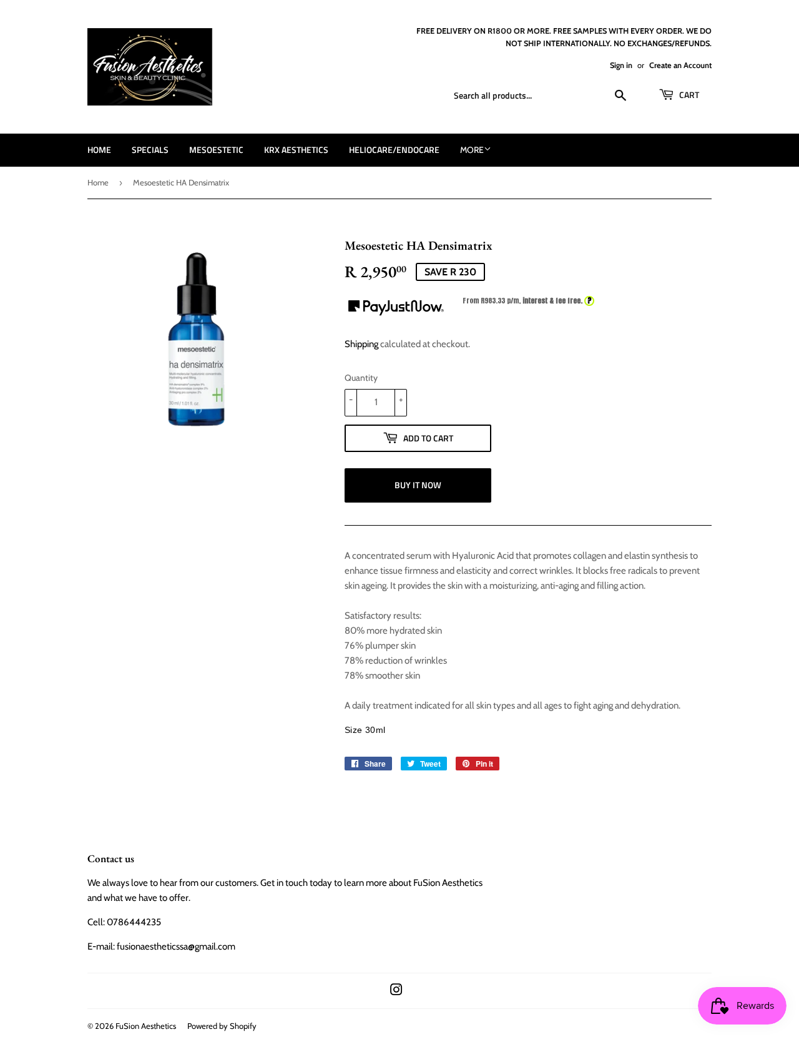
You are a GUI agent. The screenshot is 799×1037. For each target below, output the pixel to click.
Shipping (361, 344)
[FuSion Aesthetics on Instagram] (396, 991)
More (472, 149)
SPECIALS (150, 149)
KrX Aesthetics (296, 149)
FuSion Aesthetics (145, 1026)
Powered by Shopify (222, 1026)
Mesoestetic (216, 149)
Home (99, 149)
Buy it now (418, 484)
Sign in (621, 65)
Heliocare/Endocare (394, 149)
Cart (688, 94)
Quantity (361, 377)
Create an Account (680, 65)
